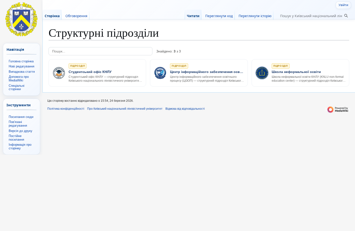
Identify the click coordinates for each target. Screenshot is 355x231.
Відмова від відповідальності (185, 108)
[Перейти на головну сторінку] (21, 19)
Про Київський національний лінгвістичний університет (125, 108)
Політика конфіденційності (65, 108)
